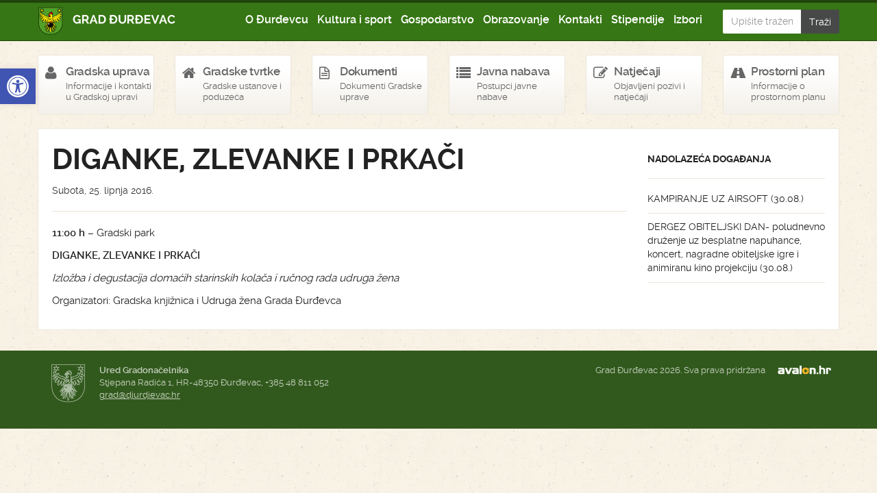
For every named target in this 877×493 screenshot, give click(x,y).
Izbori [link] (688, 19)
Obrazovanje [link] (516, 19)
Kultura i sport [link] (354, 19)
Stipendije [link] (638, 19)
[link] (18, 86)
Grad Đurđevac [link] (107, 21)
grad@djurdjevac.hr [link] (139, 395)
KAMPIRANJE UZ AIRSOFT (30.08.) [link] (725, 198)
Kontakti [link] (580, 19)
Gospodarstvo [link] (437, 19)
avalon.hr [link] (808, 370)
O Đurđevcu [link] (276, 19)
